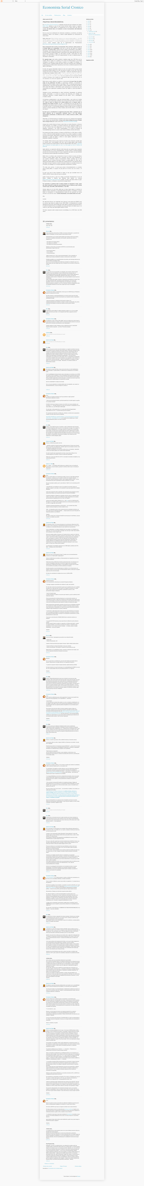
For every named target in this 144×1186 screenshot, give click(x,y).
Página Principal (63, 1166)
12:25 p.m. (48, 1094)
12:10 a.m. (48, 286)
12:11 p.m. (48, 518)
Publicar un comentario (49, 1163)
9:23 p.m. (48, 304)
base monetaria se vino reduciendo (54, 772)
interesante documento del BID (70, 121)
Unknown (48, 332)
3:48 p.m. (48, 363)
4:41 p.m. (48, 910)
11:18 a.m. (48, 1024)
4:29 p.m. (48, 389)
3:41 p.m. (48, 871)
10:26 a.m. (48, 469)
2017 (89, 24)
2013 (89, 44)
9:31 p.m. (48, 314)
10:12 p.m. (48, 672)
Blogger (78, 1176)
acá (67, 500)
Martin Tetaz (46, 26)
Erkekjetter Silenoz (50, 290)
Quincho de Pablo (50, 340)
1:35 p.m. (48, 1124)
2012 (89, 46)
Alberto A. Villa (49, 463)
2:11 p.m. (48, 804)
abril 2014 (91, 40)
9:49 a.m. (48, 733)
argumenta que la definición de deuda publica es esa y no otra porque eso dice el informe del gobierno (62, 145)
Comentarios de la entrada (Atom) (55, 1168)
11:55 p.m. (48, 923)
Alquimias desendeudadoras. (94, 34)
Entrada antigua (78, 1166)
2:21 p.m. (48, 548)
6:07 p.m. (48, 266)
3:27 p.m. (48, 343)
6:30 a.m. (48, 437)
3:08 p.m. (48, 335)
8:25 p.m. (48, 652)
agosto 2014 (91, 33)
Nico (47, 270)
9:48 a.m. (48, 954)
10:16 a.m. (48, 759)
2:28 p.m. (48, 574)
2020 (89, 21)
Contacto (69, 15)
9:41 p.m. (48, 421)
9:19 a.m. (48, 720)
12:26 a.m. (48, 690)
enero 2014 (91, 42)
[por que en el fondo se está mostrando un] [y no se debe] (63, 712)
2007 (89, 54)
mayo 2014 (91, 38)
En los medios (48, 15)
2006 (89, 56)
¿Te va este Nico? (49, 877)
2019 (89, 22)
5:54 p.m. (48, 227)
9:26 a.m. (48, 459)
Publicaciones (57, 15)
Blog (64, 15)
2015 (89, 28)
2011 (89, 47)
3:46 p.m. (48, 1161)
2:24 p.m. (48, 811)
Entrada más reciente (47, 1166)
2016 (89, 26)
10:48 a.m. (48, 993)
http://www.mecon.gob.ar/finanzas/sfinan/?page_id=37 (55, 44)
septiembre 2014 (92, 31)
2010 (89, 49)
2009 (89, 51)
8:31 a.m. (48, 1139)
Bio (42, 15)
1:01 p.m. (48, 328)
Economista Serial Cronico (63, 7)
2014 (89, 30)
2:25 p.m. (48, 822)
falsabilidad (69, 1114)
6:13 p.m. (48, 631)
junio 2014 (91, 36)
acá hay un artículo (68, 1109)
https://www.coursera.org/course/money (51, 179)
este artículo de (51, 24)
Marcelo (48, 231)
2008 (89, 53)
